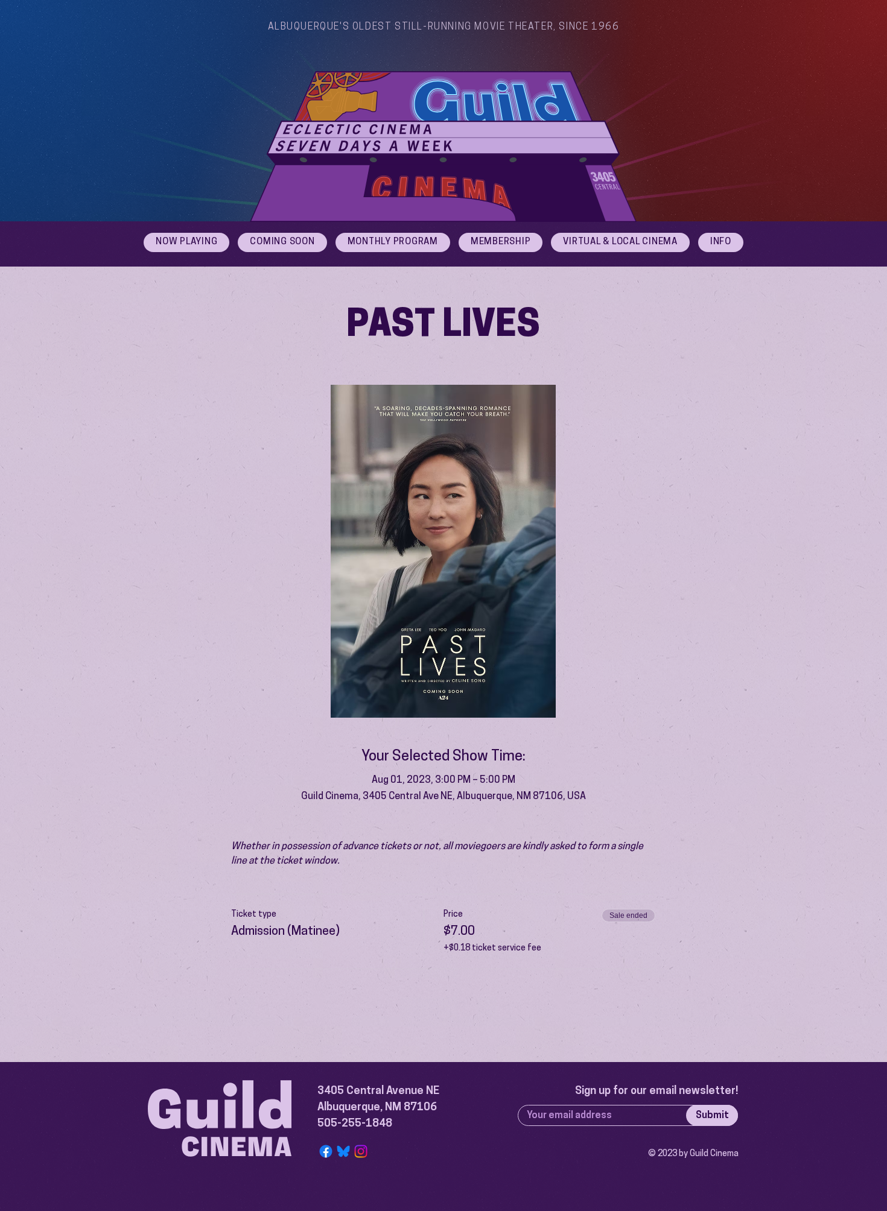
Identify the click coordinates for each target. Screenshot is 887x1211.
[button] (720, 242)
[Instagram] (360, 1151)
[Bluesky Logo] (343, 1151)
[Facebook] (325, 1151)
